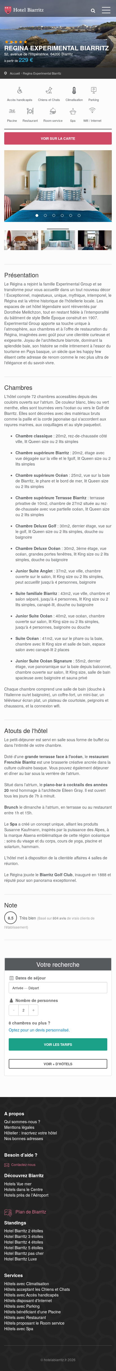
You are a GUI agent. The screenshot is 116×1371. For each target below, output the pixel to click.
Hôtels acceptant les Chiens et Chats (37, 1289)
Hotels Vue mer (18, 1183)
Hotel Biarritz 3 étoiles (23, 1236)
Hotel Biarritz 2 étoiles (23, 1230)
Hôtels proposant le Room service (34, 1323)
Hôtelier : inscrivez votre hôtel (30, 1133)
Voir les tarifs (58, 1044)
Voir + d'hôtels (58, 1063)
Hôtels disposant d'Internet (28, 1300)
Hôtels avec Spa (18, 1328)
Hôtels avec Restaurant (25, 1317)
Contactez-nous (23, 1164)
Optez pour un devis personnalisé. (39, 1030)
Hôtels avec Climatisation (26, 1283)
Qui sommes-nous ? (22, 1121)
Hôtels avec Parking (22, 1306)
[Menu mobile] (106, 11)
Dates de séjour (30, 978)
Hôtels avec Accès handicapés (31, 1295)
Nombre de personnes (36, 1000)
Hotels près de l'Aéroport (26, 1195)
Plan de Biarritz (30, 1212)
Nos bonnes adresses (23, 1138)
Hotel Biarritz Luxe (20, 1259)
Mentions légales (19, 1127)
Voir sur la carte (58, 138)
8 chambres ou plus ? (29, 1023)
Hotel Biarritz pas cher (24, 1253)
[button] (93, 10)
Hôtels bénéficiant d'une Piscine (32, 1311)
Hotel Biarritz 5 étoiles (23, 1247)
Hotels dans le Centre (23, 1189)
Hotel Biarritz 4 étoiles (23, 1242)
